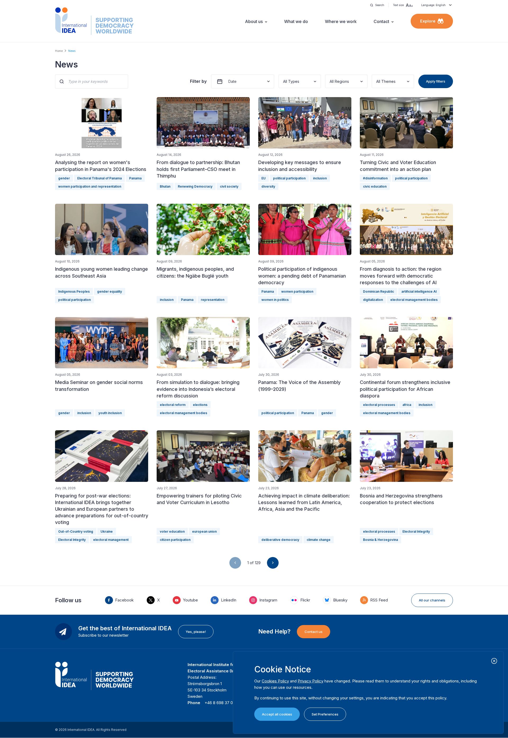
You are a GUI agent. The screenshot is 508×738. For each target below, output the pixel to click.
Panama (135, 178)
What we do (296, 21)
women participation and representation (89, 186)
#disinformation (375, 178)
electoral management (111, 540)
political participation (289, 178)
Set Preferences (325, 714)
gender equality (109, 291)
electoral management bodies (414, 300)
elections (200, 405)
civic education (375, 186)
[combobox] (283, 81)
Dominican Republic (378, 291)
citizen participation (175, 540)
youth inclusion (110, 413)
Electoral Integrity (72, 540)
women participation (297, 291)
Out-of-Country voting (75, 531)
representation (212, 300)
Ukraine (107, 531)
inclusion (320, 178)
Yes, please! (196, 632)
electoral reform (172, 405)
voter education (172, 531)
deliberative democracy (280, 540)
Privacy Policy (310, 680)
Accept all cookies (277, 714)
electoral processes (379, 405)
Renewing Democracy (195, 186)
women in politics (275, 300)
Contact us (314, 632)
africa (406, 405)
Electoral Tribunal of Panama (99, 178)
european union (204, 531)
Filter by (198, 81)
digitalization (373, 300)
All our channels (432, 600)
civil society (229, 186)
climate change (318, 540)
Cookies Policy (275, 680)
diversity (268, 186)
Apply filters (435, 81)
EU (263, 178)
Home (59, 50)
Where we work (341, 21)
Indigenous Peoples (74, 291)
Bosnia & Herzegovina (380, 540)
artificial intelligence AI (419, 291)
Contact (381, 21)
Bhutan (165, 186)
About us (254, 21)
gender (64, 178)
